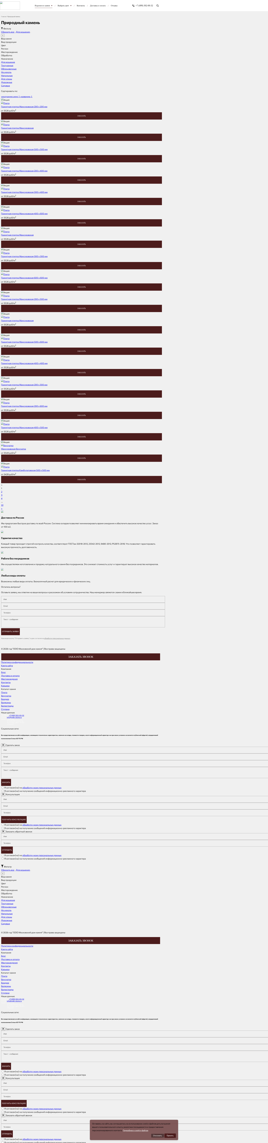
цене (16, 96)
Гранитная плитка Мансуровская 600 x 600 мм (24, 277)
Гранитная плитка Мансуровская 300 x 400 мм (24, 192)
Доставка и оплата (10, 675)
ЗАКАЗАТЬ (81, 116)
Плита (4, 692)
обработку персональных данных (57, 638)
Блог (3, 672)
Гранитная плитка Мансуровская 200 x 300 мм (24, 384)
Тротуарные (7, 65)
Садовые (5, 85)
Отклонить (157, 1136)
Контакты (6, 682)
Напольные (7, 75)
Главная (3, 16)
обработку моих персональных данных (41, 787)
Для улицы (6, 79)
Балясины (6, 702)
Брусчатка (6, 695)
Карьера (5, 685)
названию (27, 96)
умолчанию (7, 96)
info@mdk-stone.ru (14, 717)
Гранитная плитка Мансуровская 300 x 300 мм (24, 256)
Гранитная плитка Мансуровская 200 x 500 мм (24, 299)
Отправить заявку (10, 632)
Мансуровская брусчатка (13, 449)
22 (2, 505)
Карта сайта (7, 665)
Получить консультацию (14, 820)
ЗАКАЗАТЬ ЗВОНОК (80, 656)
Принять (170, 1136)
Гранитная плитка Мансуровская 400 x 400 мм (24, 363)
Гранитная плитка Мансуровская (17, 128)
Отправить (7, 850)
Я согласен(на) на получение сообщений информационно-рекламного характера (45, 791)
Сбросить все (8, 32)
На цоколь (6, 72)
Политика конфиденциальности (17, 662)
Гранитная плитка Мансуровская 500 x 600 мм (24, 342)
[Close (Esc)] (3, 745)
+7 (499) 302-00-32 (144, 5)
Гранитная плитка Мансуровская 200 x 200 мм (24, 106)
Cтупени (5, 709)
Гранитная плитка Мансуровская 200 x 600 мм (24, 406)
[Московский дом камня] (10, 5)
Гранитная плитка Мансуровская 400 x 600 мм (24, 213)
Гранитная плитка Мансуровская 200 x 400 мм (24, 170)
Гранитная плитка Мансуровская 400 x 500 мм (24, 427)
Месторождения (9, 679)
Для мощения (23, 32)
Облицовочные (8, 69)
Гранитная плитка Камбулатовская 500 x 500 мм (25, 470)
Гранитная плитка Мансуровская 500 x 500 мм (24, 149)
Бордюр (5, 699)
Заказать (6, 782)
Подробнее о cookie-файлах (135, 1130)
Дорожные (6, 82)
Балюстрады (7, 706)
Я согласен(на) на (32, 787)
